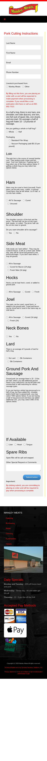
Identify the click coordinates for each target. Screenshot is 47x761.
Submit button (32, 477)
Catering (9, 518)
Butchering (10, 523)
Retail (8, 528)
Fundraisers (11, 539)
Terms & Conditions (22, 671)
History (9, 544)
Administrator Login (23, 673)
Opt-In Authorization (36, 671)
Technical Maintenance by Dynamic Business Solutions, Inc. (24, 667)
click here (19, 104)
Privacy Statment (9, 671)
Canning (9, 533)
